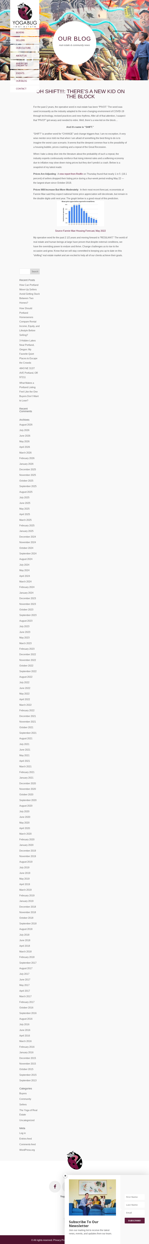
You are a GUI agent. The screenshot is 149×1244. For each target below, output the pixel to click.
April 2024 (24, 576)
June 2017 (24, 979)
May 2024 (24, 570)
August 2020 (25, 806)
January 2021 (26, 777)
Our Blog (21, 81)
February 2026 (26, 458)
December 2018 (27, 907)
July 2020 (24, 811)
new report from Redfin (71, 174)
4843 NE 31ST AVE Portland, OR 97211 (28, 372)
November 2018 (27, 912)
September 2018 (28, 923)
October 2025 (26, 480)
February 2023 (26, 649)
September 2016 (28, 1013)
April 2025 (24, 514)
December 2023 (27, 598)
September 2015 (28, 1075)
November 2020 (27, 789)
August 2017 (25, 968)
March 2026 (25, 452)
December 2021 (27, 716)
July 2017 (24, 974)
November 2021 (27, 721)
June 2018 (24, 940)
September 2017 (28, 963)
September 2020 (28, 800)
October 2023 (26, 609)
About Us (21, 55)
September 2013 (28, 1080)
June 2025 (24, 503)
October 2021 (26, 727)
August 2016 (25, 1019)
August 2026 (25, 424)
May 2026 (24, 441)
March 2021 (25, 766)
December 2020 (27, 783)
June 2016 (24, 1030)
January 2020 (26, 845)
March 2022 (25, 705)
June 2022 (24, 688)
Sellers (20, 40)
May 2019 (24, 878)
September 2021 (28, 733)
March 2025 (25, 520)
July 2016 (24, 1024)
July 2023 (24, 626)
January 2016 (26, 1052)
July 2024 (24, 565)
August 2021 (25, 738)
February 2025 (26, 525)
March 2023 (25, 643)
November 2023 (27, 604)
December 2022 (27, 654)
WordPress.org (27, 1150)
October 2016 (26, 1007)
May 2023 (24, 637)
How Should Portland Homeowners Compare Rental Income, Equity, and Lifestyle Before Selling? (29, 321)
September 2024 (28, 553)
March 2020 (25, 834)
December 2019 (27, 850)
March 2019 (25, 890)
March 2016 (25, 1041)
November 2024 (27, 542)
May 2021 (24, 755)
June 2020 (24, 817)
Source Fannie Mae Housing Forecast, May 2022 (80, 231)
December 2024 (27, 537)
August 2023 (25, 621)
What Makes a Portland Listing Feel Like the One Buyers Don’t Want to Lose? (29, 392)
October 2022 (26, 665)
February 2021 (26, 772)
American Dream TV (22, 64)
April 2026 (24, 447)
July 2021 (24, 744)
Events (20, 73)
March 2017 (25, 996)
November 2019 (27, 856)
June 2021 (24, 749)
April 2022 (24, 699)
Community (25, 1099)
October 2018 (26, 918)
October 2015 (26, 1069)
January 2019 (26, 901)
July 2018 (24, 935)
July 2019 (24, 867)
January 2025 (26, 531)
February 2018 (26, 957)
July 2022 (24, 682)
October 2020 (26, 794)
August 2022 (25, 677)
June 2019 (24, 873)
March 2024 (25, 581)
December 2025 (27, 469)
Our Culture (23, 48)
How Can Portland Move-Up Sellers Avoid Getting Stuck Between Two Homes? (29, 294)
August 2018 (25, 929)
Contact (21, 88)
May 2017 (24, 985)
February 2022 (26, 710)
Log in (22, 1133)
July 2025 (24, 497)
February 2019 (26, 895)
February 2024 (26, 587)
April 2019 (24, 884)
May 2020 (24, 822)
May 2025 (24, 508)
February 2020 (26, 839)
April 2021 (24, 761)
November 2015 (27, 1063)
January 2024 (26, 593)
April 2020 (24, 828)
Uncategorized (26, 1120)
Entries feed (25, 1138)
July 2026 (24, 430)
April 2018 (24, 946)
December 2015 (27, 1058)
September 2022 (28, 671)
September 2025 (28, 486)
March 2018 (25, 951)
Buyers (20, 32)
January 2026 (26, 464)
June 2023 (24, 632)
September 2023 (28, 615)
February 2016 (26, 1047)
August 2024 (25, 559)
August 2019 (25, 862)
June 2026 (24, 436)
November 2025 (27, 475)
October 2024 (26, 548)
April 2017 (24, 991)
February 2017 (26, 1002)
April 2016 (24, 1035)
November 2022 (27, 660)
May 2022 (24, 693)
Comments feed (27, 1144)
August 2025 (25, 492)
